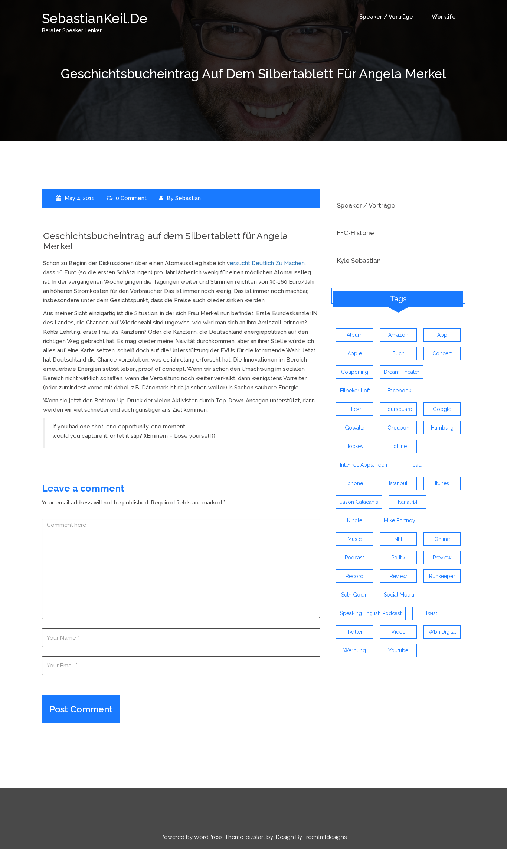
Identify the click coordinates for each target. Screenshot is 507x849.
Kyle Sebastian (359, 260)
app (442, 335)
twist (431, 613)
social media (399, 595)
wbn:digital (442, 632)
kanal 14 (408, 502)
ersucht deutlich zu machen (267, 263)
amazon (398, 335)
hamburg (442, 428)
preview (442, 558)
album (355, 335)
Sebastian (188, 198)
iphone (354, 483)
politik (398, 558)
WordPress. (208, 837)
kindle (354, 520)
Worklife (444, 16)
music (354, 539)
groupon (398, 428)
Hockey (354, 446)
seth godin (354, 595)
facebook (399, 391)
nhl (398, 539)
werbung (354, 650)
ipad (416, 465)
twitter (355, 632)
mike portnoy (399, 520)
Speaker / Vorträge (386, 16)
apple (354, 353)
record (354, 576)
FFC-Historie (355, 232)
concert (442, 353)
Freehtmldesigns (325, 837)
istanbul (398, 483)
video (398, 632)
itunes (442, 483)
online (442, 539)
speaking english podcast (371, 613)
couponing (354, 372)
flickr (354, 409)
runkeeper (442, 576)
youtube (398, 650)
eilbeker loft (355, 391)
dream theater (401, 372)
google (442, 409)
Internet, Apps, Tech (363, 465)
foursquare (398, 409)
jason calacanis (359, 502)
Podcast (354, 558)
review (398, 576)
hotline (398, 446)
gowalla (354, 428)
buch (398, 353)
